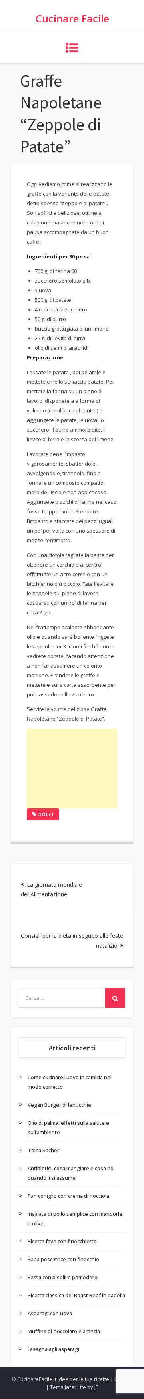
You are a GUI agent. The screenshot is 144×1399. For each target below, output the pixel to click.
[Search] (115, 998)
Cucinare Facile (72, 18)
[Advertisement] (72, 768)
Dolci (46, 814)
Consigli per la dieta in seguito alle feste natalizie (72, 940)
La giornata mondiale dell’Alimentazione (51, 889)
